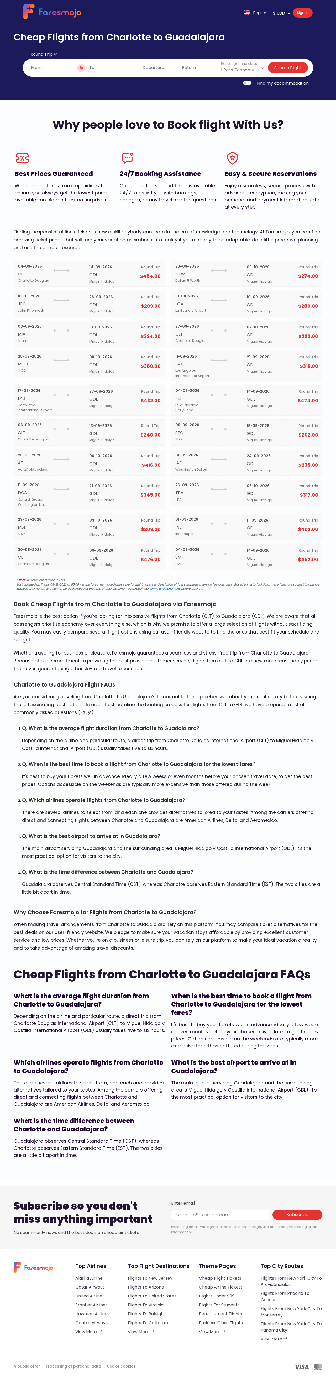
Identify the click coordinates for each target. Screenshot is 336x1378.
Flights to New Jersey (150, 1278)
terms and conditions (165, 589)
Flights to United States (152, 1296)
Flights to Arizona (146, 1287)
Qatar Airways (90, 1287)
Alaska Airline (89, 1278)
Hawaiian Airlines (92, 1314)
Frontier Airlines (91, 1305)
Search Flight (287, 68)
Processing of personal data (73, 1366)
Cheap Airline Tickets (221, 1287)
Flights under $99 (216, 1296)
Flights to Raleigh (146, 1314)
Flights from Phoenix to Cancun (285, 1296)
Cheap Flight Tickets (220, 1278)
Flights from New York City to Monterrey (291, 1312)
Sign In (303, 12)
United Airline (88, 1296)
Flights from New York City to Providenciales (291, 1281)
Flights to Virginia (146, 1305)
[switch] (247, 83)
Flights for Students (219, 1305)
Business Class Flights (221, 1323)
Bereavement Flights (220, 1314)
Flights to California (148, 1323)
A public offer (27, 1366)
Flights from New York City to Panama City (291, 1327)
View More (86, 1332)
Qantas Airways (91, 1323)
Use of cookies (121, 1366)
